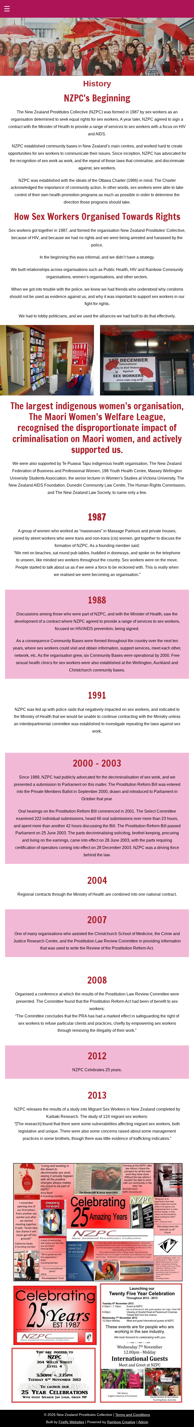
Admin (143, 1422)
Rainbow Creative (121, 1422)
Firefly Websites (71, 1422)
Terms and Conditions (132, 1415)
